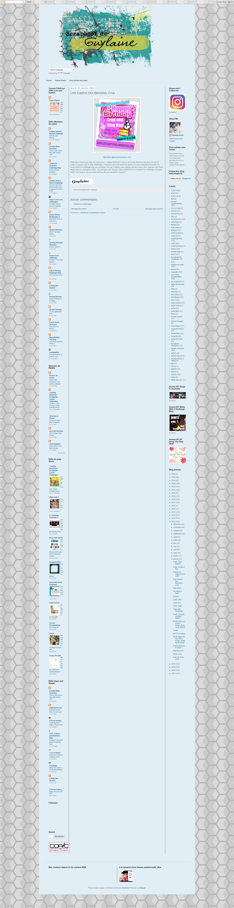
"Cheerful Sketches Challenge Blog (55, 166)
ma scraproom (176, 282)
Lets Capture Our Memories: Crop (178, 582)
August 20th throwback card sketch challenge (54, 382)
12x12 (173, 190)
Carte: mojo (177, 606)
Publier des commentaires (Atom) (93, 213)
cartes (173, 236)
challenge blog (176, 239)
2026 (174, 474)
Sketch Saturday (55, 230)
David (173, 249)
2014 (174, 512)
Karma (173, 269)
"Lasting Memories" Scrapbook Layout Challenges (53, 397)
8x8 (172, 199)
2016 (174, 506)
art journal (175, 214)
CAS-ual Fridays (55, 790)
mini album (175, 295)
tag (172, 363)
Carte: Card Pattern (177, 563)
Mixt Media (175, 297)
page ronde (175, 306)
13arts (51, 633)
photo (173, 308)
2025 (174, 477)
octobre (176, 531)
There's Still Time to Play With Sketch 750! (55, 153)
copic (173, 243)
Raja (173, 314)
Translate (66, 73)
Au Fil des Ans (176, 219)
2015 (174, 509)
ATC (172, 216)
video (173, 377)
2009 (174, 667)
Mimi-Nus (174, 292)
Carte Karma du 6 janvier (179, 647)
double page (176, 252)
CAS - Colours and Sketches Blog (54, 736)
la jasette (174, 272)
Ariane (173, 211)
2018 (174, 499)
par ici (182, 165)
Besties (174, 225)
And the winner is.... (55, 247)
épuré (173, 254)
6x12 (173, 193)
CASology (53, 766)
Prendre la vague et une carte (179, 574)
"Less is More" (55, 753)
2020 (174, 493)
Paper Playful (54, 100)
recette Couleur (177, 317)
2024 (174, 480)
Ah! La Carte (175, 208)
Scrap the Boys (55, 562)
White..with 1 (54, 497)
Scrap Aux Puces (177, 329)
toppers (174, 369)
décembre (177, 524)
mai (175, 546)
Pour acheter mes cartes (78, 80)
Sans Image (175, 326)
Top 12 (173, 366)
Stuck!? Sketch (176, 356)
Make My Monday (177, 284)
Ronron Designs (177, 321)
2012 (174, 518)
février (175, 556)
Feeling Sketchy (55, 297)
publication (175, 311)
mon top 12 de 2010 (178, 658)
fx (171, 262)
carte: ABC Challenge (178, 610)
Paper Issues (54, 603)
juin (175, 543)
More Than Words (56, 538)
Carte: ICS (177, 603)
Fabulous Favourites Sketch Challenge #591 (56, 742)
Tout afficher (61, 453)
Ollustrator (125, 888)
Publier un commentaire (83, 204)
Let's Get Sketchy (56, 431)
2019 (174, 496)
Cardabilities (54, 352)
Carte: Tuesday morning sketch (178, 616)
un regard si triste (177, 592)
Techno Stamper (55, 310)
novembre (177, 527)
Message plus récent (79, 209)
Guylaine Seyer (178, 135)
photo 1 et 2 (177, 654)
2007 (174, 673)
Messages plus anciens (154, 209)
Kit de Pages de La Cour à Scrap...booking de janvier (179, 639)
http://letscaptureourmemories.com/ (117, 157)
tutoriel (173, 372)
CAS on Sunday (55, 721)
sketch (173, 353)
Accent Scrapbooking (176, 202)
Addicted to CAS (55, 708)
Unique (176, 596)
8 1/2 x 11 (174, 196)
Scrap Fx (174, 336)
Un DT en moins (179, 634)
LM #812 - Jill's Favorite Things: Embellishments (54, 405)
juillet (175, 540)
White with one (176, 380)
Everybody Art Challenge (176, 258)
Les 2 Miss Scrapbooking (176, 276)
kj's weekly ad (53, 627)
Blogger (143, 888)
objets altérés (176, 303)
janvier (176, 559)
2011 (174, 521)
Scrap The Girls (55, 656)
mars (175, 553)
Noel (173, 300)
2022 (174, 487)
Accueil (49, 80)
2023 (174, 483)
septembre (177, 534)
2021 (174, 490)
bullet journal (176, 233)
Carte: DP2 (177, 600)
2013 (174, 515)
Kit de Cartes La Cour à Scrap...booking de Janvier (179, 624)
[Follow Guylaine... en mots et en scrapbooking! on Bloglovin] (181, 180)
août (175, 537)
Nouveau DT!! (178, 651)
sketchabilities (55, 444)
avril (175, 550)
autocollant (175, 222)
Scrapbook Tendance (175, 345)
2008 (174, 670)
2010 (174, 664)
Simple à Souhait (177, 348)
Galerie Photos (60, 80)
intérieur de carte (177, 265)
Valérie (173, 374)
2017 (174, 502)
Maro (173, 289)
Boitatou (174, 230)
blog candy (175, 227)
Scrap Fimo (175, 333)
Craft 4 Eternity (176, 246)
